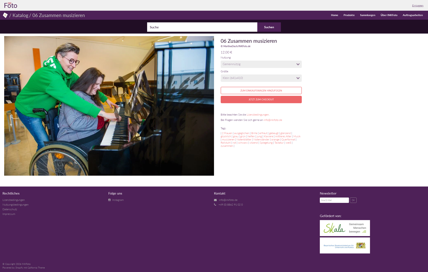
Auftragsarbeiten (413, 15)
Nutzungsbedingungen (16, 204)
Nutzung (226, 57)
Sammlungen (367, 15)
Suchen (269, 27)
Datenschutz (10, 209)
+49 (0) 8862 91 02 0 (231, 204)
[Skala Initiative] (345, 235)
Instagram (118, 199)
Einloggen (417, 5)
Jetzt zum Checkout (261, 99)
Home (334, 15)
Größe (224, 71)
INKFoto (26, 263)
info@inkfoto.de (273, 119)
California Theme (36, 267)
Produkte (349, 15)
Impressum (9, 213)
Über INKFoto (389, 15)
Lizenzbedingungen (258, 114)
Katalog (20, 15)
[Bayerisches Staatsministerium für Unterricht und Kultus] (345, 252)
